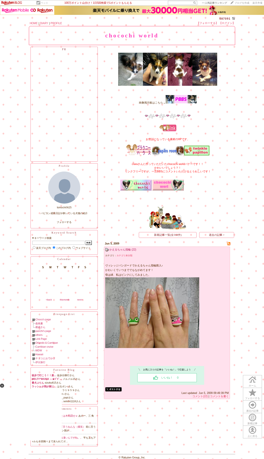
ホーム (252, 385)
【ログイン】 (227, 23)
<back (49, 299)
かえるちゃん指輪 (120, 249)
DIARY (44, 23)
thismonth (65, 299)
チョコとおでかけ (45, 358)
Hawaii (39, 354)
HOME (34, 23)
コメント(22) (200, 396)
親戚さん (40, 327)
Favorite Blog (64, 369)
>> (214, 2)
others (38, 335)
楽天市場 (257, 2)
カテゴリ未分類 (124, 255)
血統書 (39, 323)
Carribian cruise (44, 346)
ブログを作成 (242, 2)
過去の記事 (252, 410)
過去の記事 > (216, 234)
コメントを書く (219, 396)
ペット (44, 2)
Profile (64, 166)
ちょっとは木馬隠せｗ (65, 415)
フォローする (64, 222)
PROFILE (56, 23)
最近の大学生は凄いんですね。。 (64, 437)
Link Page (41, 338)
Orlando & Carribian (46, 342)
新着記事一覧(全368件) (168, 234)
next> (80, 299)
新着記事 (252, 423)
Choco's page (43, 319)
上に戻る (252, 436)
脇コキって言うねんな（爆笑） (68, 426)
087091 (225, 18)
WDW (38, 350)
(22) (134, 249)
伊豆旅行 (40, 362)
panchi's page (43, 331)
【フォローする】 (207, 23)
